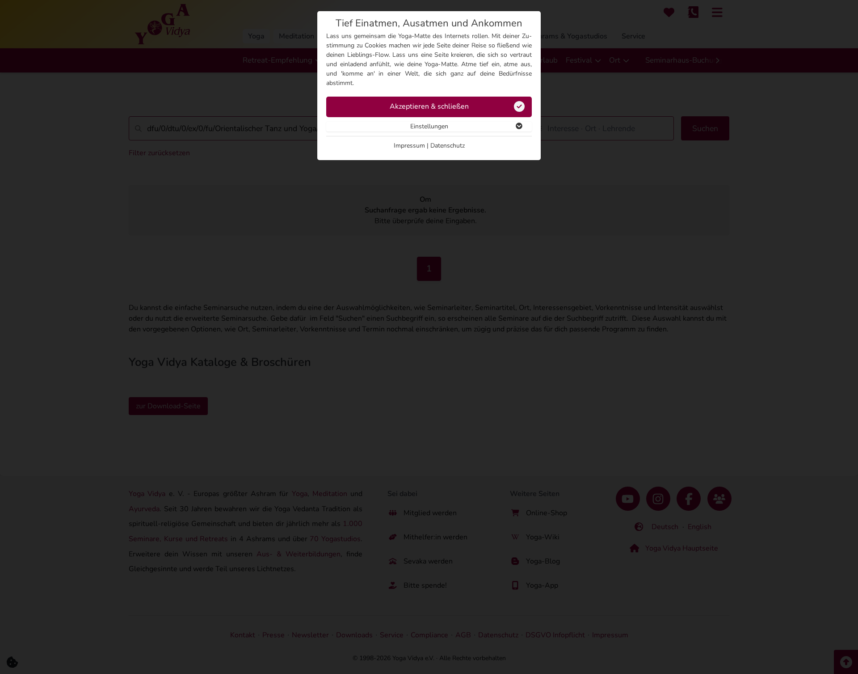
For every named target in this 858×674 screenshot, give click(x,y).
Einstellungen (429, 126)
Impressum (409, 145)
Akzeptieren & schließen (429, 106)
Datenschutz (447, 145)
